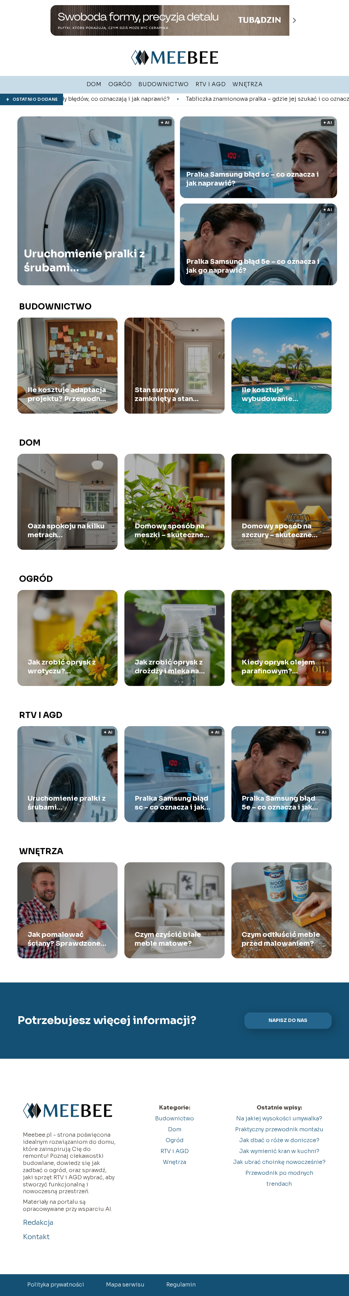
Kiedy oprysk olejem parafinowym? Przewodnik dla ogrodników (278, 667)
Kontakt (36, 1237)
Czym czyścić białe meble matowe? (168, 939)
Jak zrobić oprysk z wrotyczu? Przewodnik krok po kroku (63, 667)
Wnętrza (41, 851)
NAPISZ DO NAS (288, 1020)
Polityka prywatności (55, 1284)
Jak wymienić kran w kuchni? (279, 1151)
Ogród (36, 579)
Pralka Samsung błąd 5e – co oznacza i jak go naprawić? (253, 266)
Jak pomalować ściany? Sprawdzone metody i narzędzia (64, 939)
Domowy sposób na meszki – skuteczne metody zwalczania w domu (173, 531)
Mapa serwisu (125, 1284)
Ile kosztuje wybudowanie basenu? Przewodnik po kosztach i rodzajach (279, 394)
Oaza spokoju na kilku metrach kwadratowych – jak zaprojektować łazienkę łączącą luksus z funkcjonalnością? (66, 531)
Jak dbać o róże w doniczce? (279, 1140)
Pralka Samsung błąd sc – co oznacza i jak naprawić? (252, 179)
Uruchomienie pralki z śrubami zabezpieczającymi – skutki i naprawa (84, 261)
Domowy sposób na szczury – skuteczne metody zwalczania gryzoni (277, 531)
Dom (30, 443)
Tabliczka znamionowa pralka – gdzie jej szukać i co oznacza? (191, 99)
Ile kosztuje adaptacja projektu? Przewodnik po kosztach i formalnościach (67, 394)
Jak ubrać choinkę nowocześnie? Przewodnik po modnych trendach (279, 1172)
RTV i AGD (40, 715)
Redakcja (38, 1222)
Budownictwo (55, 307)
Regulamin (181, 1284)
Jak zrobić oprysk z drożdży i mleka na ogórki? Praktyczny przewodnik (169, 667)
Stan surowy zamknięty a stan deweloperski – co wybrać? (168, 394)
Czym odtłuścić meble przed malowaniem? (281, 939)
